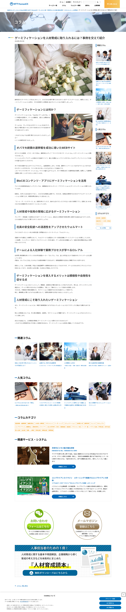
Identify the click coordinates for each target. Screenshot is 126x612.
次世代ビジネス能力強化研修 (55, 10)
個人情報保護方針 (24, 601)
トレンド (93, 423)
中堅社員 (100, 427)
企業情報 (97, 5)
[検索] (98, 2)
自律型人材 (80, 423)
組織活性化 (98, 221)
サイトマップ (76, 2)
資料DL (87, 5)
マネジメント (99, 224)
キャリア (42, 427)
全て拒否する (110, 603)
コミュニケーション (69, 423)
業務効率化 (36, 427)
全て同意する (110, 607)
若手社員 (107, 427)
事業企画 (44, 430)
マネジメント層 (76, 427)
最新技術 (86, 423)
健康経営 (63, 427)
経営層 (68, 427)
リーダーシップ (58, 423)
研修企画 (38, 430)
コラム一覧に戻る (22, 586)
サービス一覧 (53, 5)
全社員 (23, 430)
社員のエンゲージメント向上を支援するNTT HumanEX (22, 10)
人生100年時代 (51, 427)
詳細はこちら (63, 467)
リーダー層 (85, 427)
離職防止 (28, 427)
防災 (57, 427)
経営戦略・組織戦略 (101, 218)
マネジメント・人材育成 (70, 10)
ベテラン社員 (93, 427)
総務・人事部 (30, 430)
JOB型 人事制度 (106, 221)
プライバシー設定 (110, 598)
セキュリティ (100, 423)
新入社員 (17, 430)
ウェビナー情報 (75, 5)
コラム (64, 5)
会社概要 (68, 2)
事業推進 (51, 430)
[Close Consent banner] (123, 595)
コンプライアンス (20, 427)
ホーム (61, 2)
